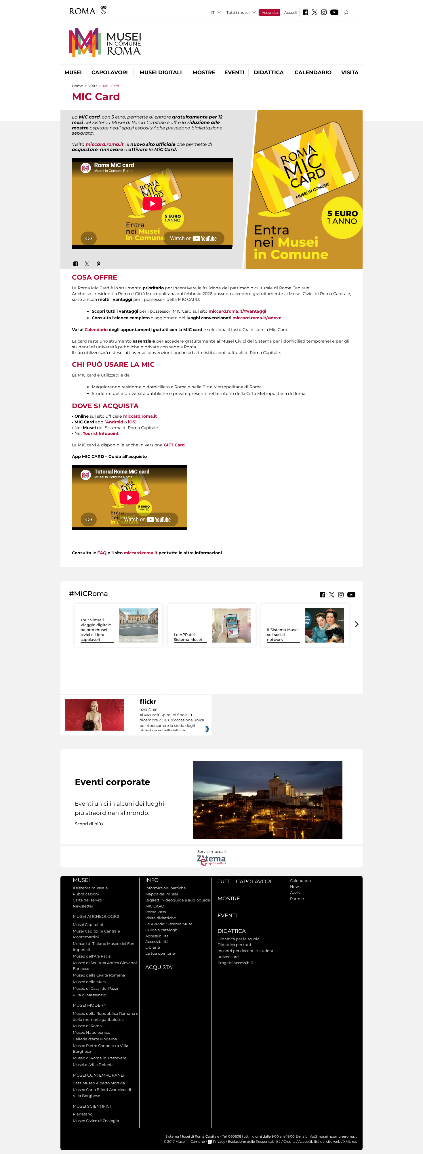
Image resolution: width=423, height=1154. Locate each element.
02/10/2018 (172, 720)
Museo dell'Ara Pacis (91, 956)
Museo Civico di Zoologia (96, 1120)
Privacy (219, 1142)
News (295, 886)
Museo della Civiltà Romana (99, 975)
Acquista (270, 12)
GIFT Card (174, 445)
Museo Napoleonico (91, 1032)
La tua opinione (160, 953)
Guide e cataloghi (162, 930)
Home (77, 86)
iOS (131, 422)
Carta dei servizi (87, 900)
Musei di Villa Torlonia (93, 1064)
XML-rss (350, 1142)
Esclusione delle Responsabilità (254, 1142)
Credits (289, 1142)
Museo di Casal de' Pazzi (95, 988)
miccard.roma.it (105, 144)
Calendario (313, 72)
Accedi (290, 12)
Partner (297, 898)
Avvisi (295, 892)
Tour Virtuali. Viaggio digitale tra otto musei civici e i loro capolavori (96, 630)
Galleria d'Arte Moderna (95, 1039)
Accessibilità (157, 936)
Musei (73, 72)
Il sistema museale (90, 888)
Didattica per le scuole (239, 939)
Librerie (152, 947)
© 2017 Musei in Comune (184, 1142)
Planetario (82, 1114)
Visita (350, 72)
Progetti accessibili (235, 962)
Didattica (269, 72)
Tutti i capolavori (244, 881)
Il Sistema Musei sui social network (283, 634)
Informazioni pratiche (165, 888)
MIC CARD (154, 906)
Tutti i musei (238, 12)
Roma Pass (155, 912)
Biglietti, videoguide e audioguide (177, 900)
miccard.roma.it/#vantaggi (237, 311)
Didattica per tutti (234, 944)
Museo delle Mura (89, 981)
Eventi (234, 72)
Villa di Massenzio (89, 995)
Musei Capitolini (88, 924)
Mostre (204, 72)
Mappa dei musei (161, 894)
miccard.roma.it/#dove (257, 317)
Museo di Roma (87, 1025)
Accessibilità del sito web (319, 1142)
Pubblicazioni (86, 894)
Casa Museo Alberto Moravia (99, 1083)
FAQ (101, 552)
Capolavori (110, 72)
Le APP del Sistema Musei (188, 637)
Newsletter (83, 906)
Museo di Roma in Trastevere (99, 1058)
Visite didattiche (160, 918)
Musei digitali (161, 72)
